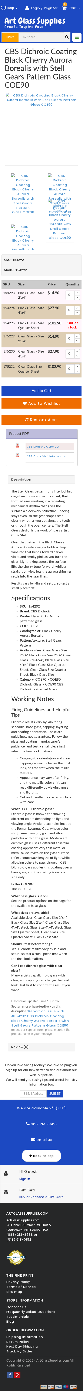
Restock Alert (43, 419)
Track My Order (19, 1351)
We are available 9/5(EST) (41, 1108)
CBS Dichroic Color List (43, 446)
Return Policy (17, 1341)
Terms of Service (21, 1286)
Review (20, 1047)
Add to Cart (41, 391)
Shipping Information (24, 1337)
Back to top (43, 1155)
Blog (10, 1321)
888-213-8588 (43, 1124)
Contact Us (16, 1307)
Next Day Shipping (22, 1346)
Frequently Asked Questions (30, 1311)
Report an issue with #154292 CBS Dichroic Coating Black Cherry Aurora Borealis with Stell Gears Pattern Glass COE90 (40, 1018)
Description (21, 479)
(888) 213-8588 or (21, 1234)
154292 (14, 260)
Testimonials (17, 1316)
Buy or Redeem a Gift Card (41, 1197)
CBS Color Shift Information (46, 456)
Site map (14, 1291)
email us (44, 1139)
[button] (10, 8)
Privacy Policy (18, 1282)
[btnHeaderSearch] (66, 37)
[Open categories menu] (77, 37)
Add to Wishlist (43, 403)
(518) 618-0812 (18, 1239)
